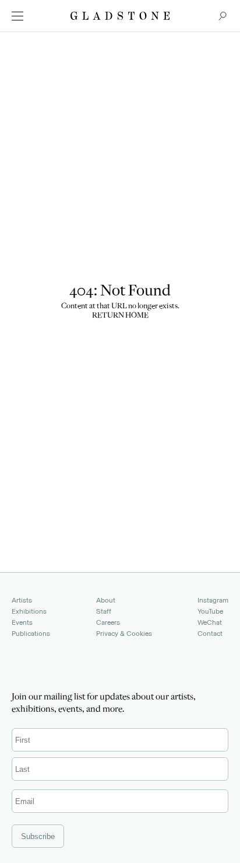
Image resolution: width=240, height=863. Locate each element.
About (105, 600)
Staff (103, 611)
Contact (210, 633)
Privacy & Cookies (124, 633)
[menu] (17, 16)
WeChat (209, 622)
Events (22, 622)
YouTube (210, 611)
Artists (22, 600)
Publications (31, 633)
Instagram (212, 600)
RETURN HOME (120, 315)
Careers (108, 622)
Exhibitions (29, 611)
